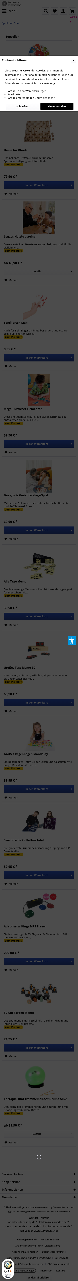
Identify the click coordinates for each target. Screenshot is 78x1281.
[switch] (8, 1276)
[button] (72, 640)
